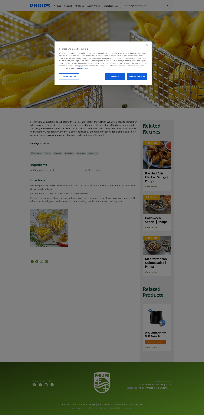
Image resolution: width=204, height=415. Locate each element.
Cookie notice (82, 68)
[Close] (147, 45)
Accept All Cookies (137, 76)
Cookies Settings (69, 76)
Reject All (115, 76)
